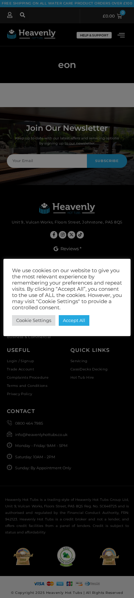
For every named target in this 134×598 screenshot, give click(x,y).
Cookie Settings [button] (33, 320)
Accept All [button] (74, 320)
